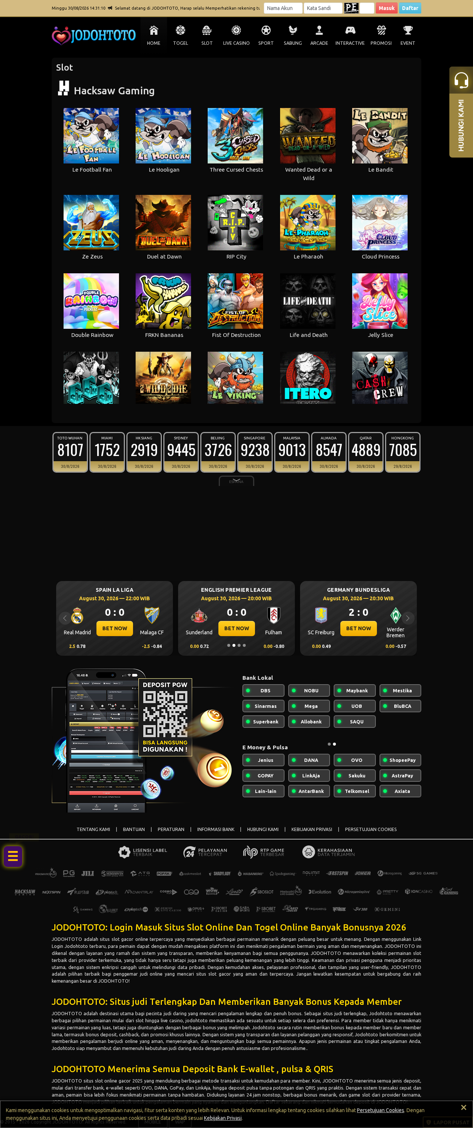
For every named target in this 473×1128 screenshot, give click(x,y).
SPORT (266, 43)
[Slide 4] (244, 645)
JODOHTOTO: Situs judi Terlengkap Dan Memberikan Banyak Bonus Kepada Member (227, 1002)
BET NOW (114, 628)
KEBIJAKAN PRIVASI (312, 829)
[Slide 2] (233, 645)
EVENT (408, 43)
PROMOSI (381, 43)
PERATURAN (171, 829)
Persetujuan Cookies (380, 1110)
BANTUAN (134, 829)
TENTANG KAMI (93, 829)
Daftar (410, 8)
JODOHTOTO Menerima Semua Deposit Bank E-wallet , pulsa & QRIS (192, 1069)
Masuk (387, 8)
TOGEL (180, 43)
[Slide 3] (239, 645)
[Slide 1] (228, 645)
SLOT (207, 43)
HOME (153, 43)
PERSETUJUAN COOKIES (371, 829)
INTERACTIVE (350, 43)
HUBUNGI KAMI (263, 829)
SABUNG (293, 43)
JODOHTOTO (67, 939)
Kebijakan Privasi (223, 1118)
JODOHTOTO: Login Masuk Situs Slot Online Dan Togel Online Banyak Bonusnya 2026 (229, 927)
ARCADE (319, 43)
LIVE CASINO (236, 43)
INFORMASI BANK (215, 829)
